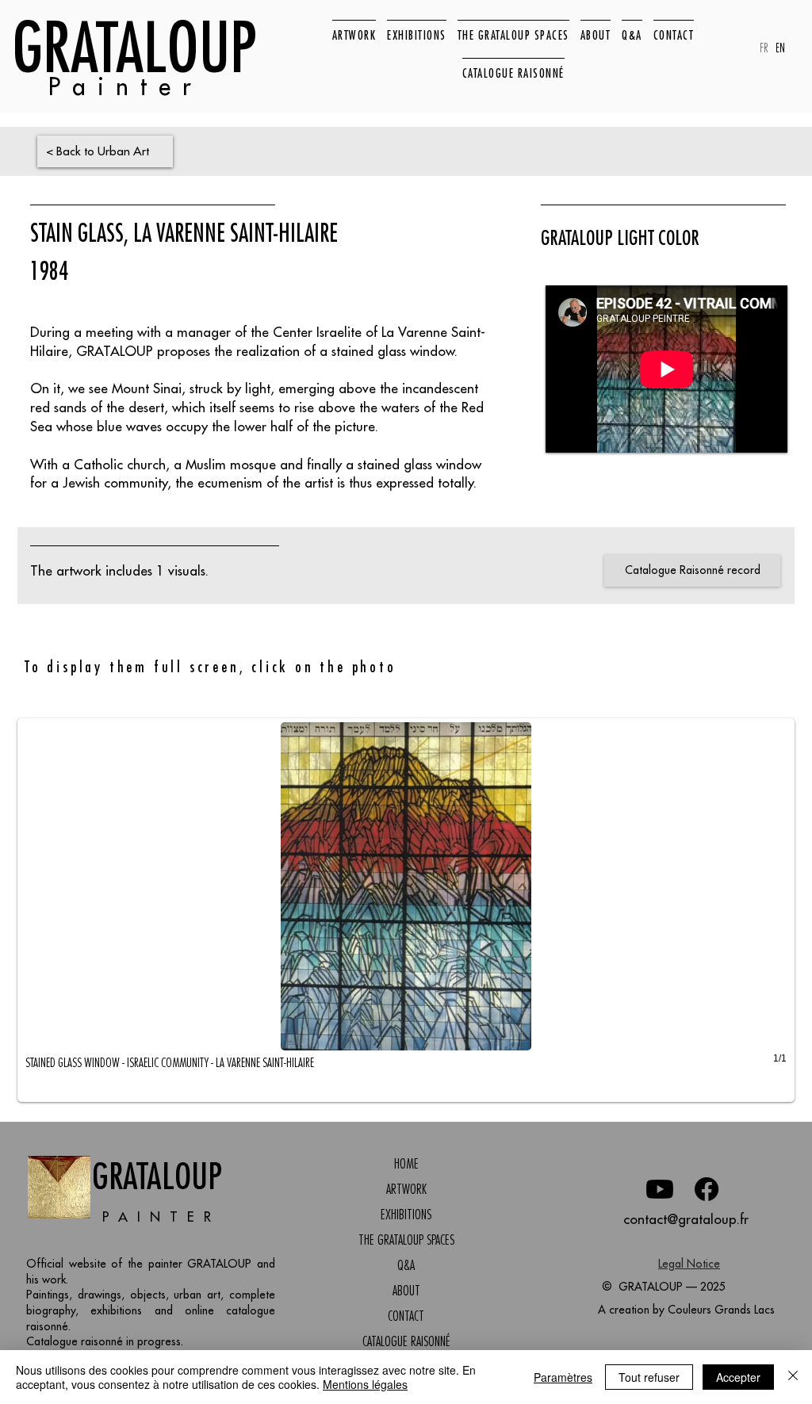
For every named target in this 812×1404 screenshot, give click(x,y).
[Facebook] (706, 1189)
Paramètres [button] (563, 1377)
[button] (406, 910)
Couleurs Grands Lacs (721, 1310)
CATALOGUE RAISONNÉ (406, 1341)
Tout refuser (649, 1377)
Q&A (406, 1265)
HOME (406, 1164)
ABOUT (406, 1291)
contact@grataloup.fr (686, 1219)
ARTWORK (406, 1189)
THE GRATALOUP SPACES (406, 1240)
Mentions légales (365, 1384)
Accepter (738, 1377)
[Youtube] (660, 1189)
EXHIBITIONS (406, 1214)
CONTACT (406, 1316)
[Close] (792, 1377)
